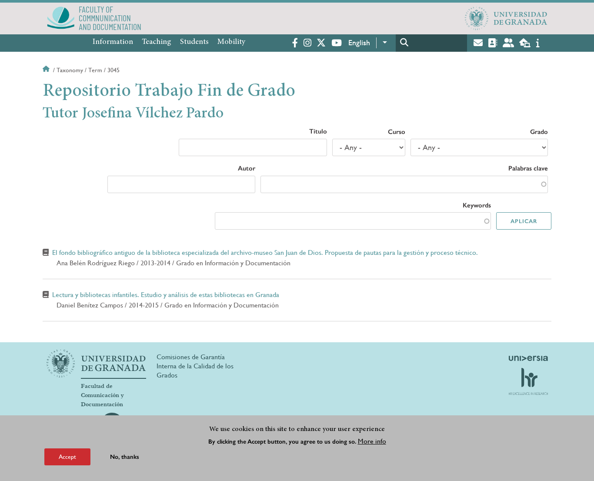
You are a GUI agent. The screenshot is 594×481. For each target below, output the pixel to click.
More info (372, 441)
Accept (67, 456)
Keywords (477, 205)
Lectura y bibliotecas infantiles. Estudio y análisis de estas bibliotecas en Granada (165, 295)
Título (318, 131)
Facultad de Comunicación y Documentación (102, 395)
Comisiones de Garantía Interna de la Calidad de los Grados (195, 366)
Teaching (156, 42)
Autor (246, 168)
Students (194, 42)
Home (47, 70)
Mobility (231, 42)
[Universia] (528, 358)
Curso (396, 132)
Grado (539, 132)
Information (113, 42)
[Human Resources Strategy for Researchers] (528, 381)
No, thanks (124, 457)
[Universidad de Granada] (506, 18)
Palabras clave (528, 168)
